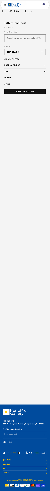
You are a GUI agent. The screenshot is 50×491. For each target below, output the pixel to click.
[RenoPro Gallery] (14, 5)
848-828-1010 (8, 421)
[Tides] (25, 246)
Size (6, 71)
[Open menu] (5, 5)
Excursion (9, 330)
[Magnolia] (25, 185)
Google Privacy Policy (27, 480)
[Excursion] (25, 306)
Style (7, 84)
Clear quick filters (25, 91)
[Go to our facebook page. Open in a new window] (4, 442)
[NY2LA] (25, 366)
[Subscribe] (44, 435)
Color (7, 78)
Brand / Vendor (12, 65)
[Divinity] (25, 125)
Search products (11, 32)
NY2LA (7, 390)
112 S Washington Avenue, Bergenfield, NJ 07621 (23, 424)
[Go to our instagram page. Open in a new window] (10, 442)
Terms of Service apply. (38, 480)
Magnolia (9, 210)
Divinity (8, 150)
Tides (7, 270)
